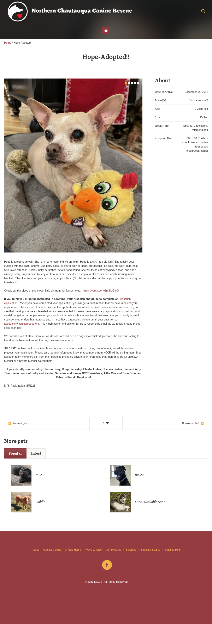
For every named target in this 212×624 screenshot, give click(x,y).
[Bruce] (120, 474)
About (35, 549)
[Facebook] (107, 565)
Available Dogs (52, 549)
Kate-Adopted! (21, 423)
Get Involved (113, 549)
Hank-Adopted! (190, 423)
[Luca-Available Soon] (120, 501)
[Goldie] (21, 501)
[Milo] (21, 474)
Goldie (40, 502)
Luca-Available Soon (150, 502)
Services (131, 549)
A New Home (73, 549)
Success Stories (150, 549)
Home (7, 42)
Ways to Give (93, 549)
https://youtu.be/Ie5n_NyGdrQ (101, 290)
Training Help (173, 549)
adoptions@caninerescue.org (21, 323)
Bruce (139, 475)
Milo (39, 475)
